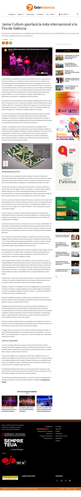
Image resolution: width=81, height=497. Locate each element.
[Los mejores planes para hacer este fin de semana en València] (27, 401)
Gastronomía (69, 488)
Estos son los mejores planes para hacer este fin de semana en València (9, 409)
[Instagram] (61, 480)
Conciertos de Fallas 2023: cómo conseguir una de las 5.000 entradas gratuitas (44, 409)
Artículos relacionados (27, 391)
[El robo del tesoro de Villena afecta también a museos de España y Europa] (75, 263)
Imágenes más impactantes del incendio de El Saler (72, 72)
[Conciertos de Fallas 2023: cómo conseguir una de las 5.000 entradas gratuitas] (44, 401)
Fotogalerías (48, 426)
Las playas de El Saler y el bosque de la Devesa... (63, 270)
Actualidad (11, 14)
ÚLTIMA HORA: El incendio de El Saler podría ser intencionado (72, 57)
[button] (77, 14)
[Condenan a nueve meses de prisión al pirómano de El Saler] (59, 80)
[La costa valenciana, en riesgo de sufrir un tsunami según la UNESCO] (59, 88)
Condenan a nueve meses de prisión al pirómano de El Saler (72, 80)
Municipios (59, 438)
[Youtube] (70, 480)
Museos (62, 488)
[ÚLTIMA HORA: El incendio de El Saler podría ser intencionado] (59, 57)
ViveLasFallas (30, 14)
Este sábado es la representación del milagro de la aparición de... (62, 245)
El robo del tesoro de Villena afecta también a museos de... (63, 263)
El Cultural (40, 14)
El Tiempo (58, 426)
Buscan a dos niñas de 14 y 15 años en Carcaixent (63, 235)
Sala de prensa (48, 438)
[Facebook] (3, 43)
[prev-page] (3, 415)
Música (74, 488)
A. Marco (6, 39)
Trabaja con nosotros (45, 436)
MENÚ (52, 14)
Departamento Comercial (44, 431)
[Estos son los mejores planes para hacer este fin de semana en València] (9, 401)
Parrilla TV (49, 433)
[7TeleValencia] (40, 7)
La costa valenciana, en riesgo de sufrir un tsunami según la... (71, 87)
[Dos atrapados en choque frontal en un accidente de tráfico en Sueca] (59, 65)
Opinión (58, 441)
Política (58, 431)
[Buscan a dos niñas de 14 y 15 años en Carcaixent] (75, 237)
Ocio (47, 14)
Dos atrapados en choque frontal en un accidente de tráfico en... (72, 64)
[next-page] (5, 415)
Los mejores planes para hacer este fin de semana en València (26, 409)
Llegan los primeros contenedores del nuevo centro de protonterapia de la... (63, 254)
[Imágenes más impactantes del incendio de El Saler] (59, 72)
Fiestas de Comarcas (62, 436)
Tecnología (59, 433)
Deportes (20, 14)
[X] (7, 43)
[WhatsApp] (10, 43)
